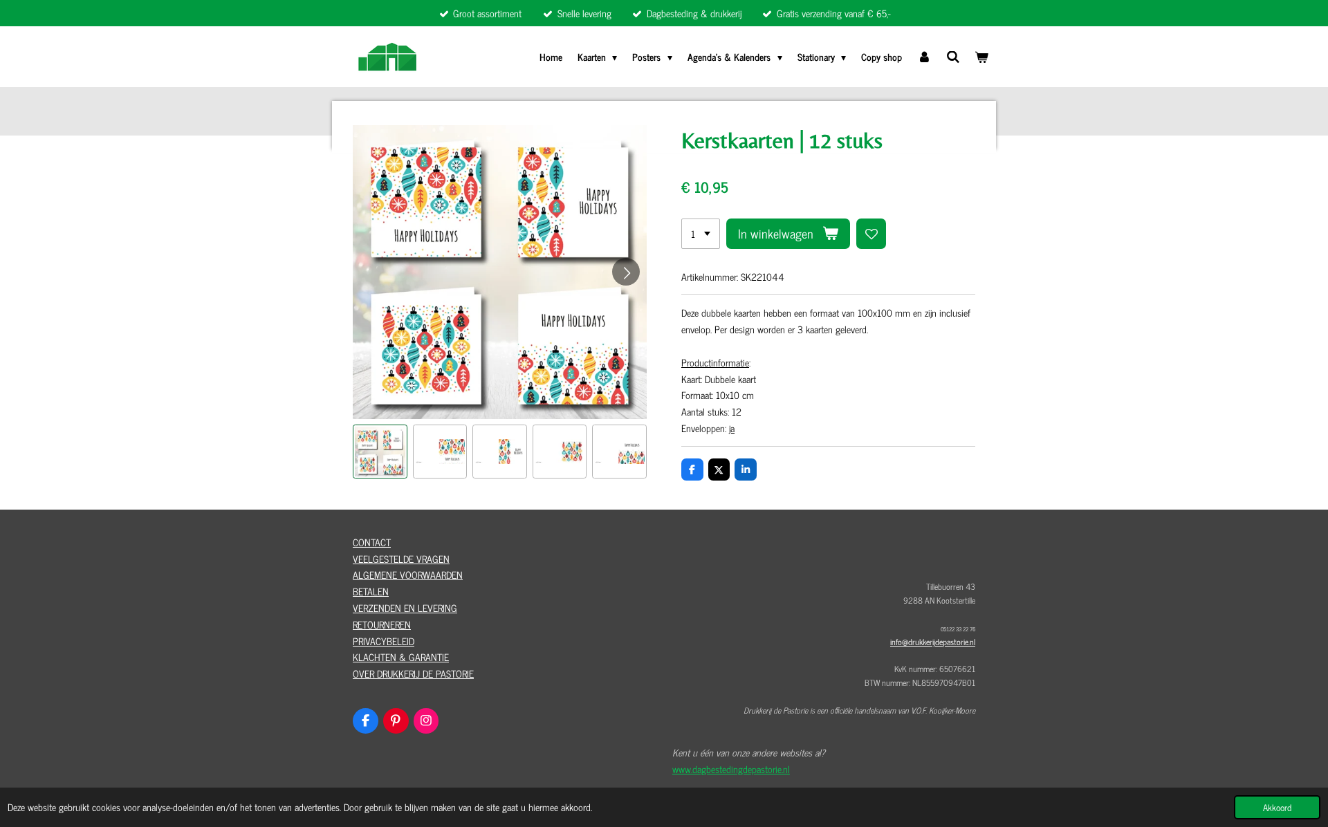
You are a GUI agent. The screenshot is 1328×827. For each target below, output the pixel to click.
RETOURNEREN (382, 624)
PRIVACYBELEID (383, 641)
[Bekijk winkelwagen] (981, 57)
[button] (380, 452)
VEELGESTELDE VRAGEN (401, 558)
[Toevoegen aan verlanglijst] (871, 234)
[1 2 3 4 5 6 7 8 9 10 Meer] (700, 234)
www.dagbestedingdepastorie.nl (731, 769)
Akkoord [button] (1277, 807)
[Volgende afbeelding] (626, 272)
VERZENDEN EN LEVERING (405, 607)
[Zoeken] (953, 56)
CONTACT (372, 542)
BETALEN (371, 591)
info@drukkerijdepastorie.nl (932, 642)
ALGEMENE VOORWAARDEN (408, 574)
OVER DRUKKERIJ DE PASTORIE (413, 673)
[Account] (924, 57)
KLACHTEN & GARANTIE (401, 657)
